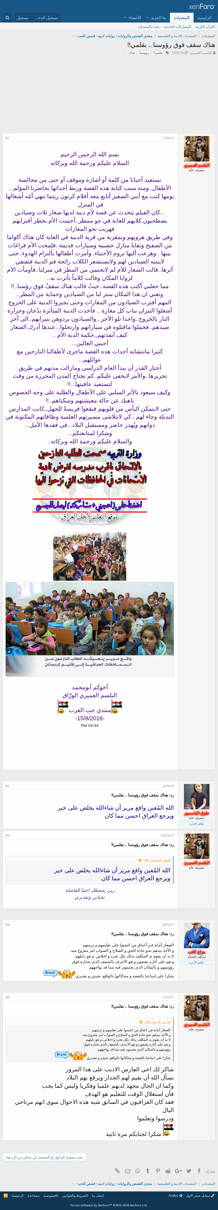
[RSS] (6, 1195)
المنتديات (182, 17)
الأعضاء (135, 17)
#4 (8, 924)
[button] (147, 18)
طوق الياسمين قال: (156, 860)
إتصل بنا (98, 1195)
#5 (8, 997)
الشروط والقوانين (75, 1195)
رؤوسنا (144, 52)
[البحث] (7, 18)
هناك (131, 52)
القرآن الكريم (205, 26)
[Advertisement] (109, 96)
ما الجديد (158, 17)
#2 (8, 786)
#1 (8, 138)
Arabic (174, 1195)
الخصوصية (50, 1195)
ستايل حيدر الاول (198, 1195)
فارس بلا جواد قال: (157, 1022)
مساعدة (34, 1195)
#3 (8, 835)
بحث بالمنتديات (148, 26)
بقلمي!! (158, 52)
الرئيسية (204, 17)
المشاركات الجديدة (177, 26)
